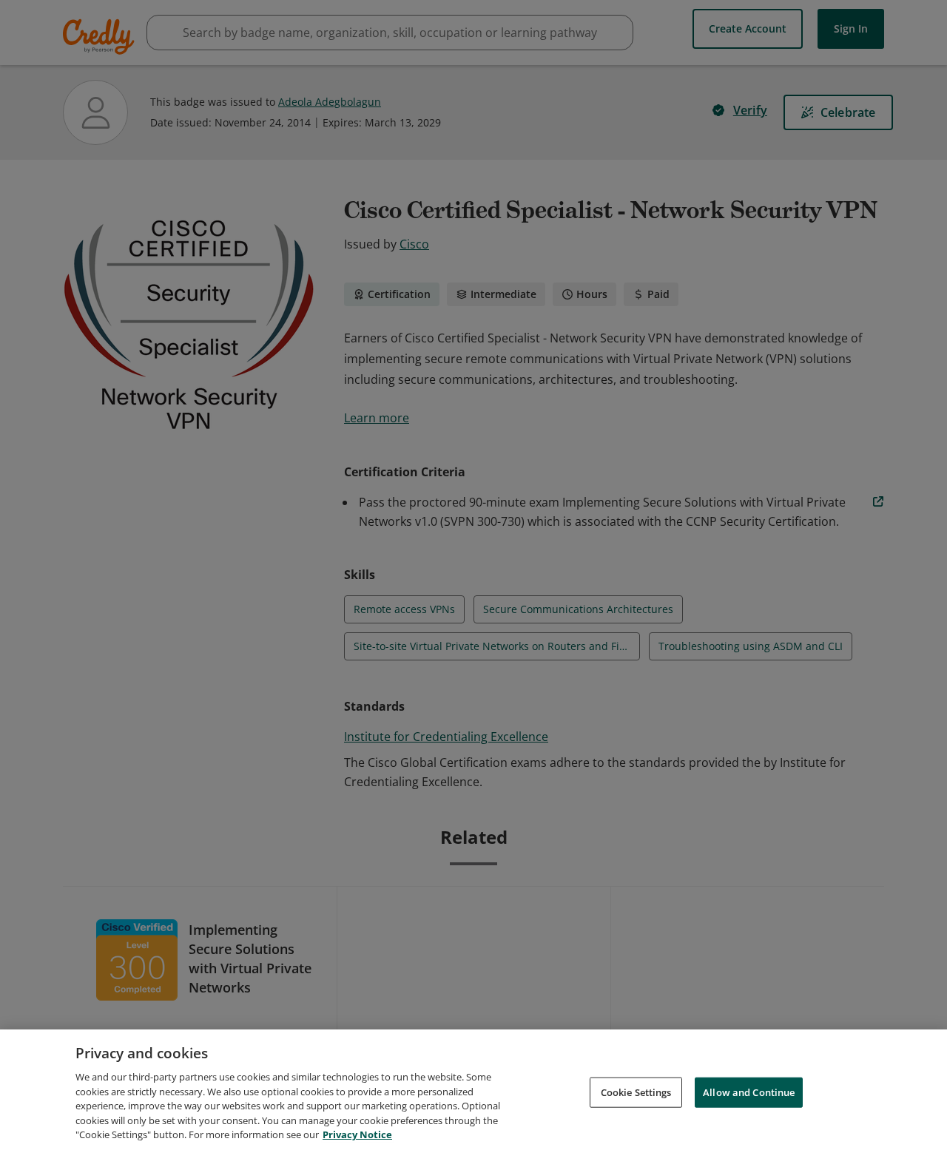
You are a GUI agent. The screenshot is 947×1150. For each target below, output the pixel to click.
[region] (473, 1089)
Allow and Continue (749, 1091)
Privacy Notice (357, 1134)
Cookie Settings (636, 1091)
